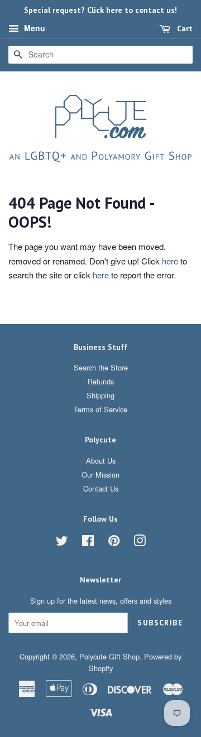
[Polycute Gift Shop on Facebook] (88, 542)
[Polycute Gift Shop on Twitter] (62, 542)
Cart (184, 28)
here (170, 261)
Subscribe (160, 623)
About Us (101, 460)
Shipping (100, 395)
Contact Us (100, 488)
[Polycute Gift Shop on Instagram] (139, 542)
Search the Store (101, 367)
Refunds (101, 381)
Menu (33, 27)
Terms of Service (100, 409)
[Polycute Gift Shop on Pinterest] (114, 542)
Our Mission (100, 474)
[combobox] (100, 55)
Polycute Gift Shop (109, 656)
